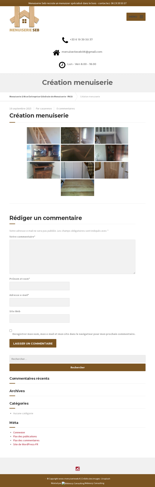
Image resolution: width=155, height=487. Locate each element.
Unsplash (105, 478)
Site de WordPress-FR (25, 444)
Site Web (14, 311)
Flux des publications (25, 436)
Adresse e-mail (19, 295)
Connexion (19, 432)
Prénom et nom (19, 278)
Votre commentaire (22, 236)
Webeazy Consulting (94, 483)
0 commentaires (66, 108)
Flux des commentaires (26, 440)
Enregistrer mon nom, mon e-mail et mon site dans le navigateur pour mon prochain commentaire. (73, 334)
